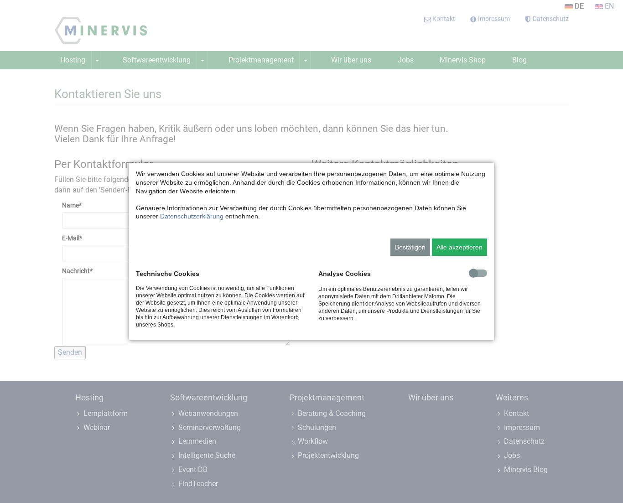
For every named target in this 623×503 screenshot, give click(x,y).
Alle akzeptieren (459, 247)
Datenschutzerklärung (191, 216)
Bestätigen (410, 247)
